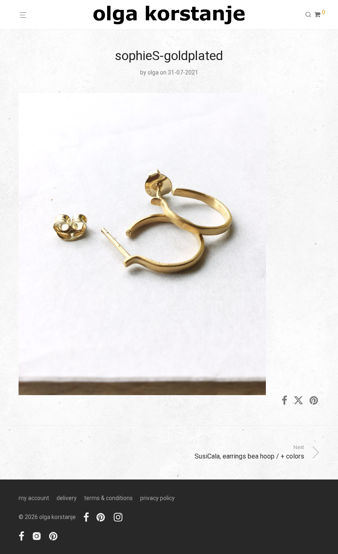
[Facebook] (86, 517)
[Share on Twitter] (298, 401)
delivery (66, 498)
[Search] (308, 15)
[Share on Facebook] (284, 401)
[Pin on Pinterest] (314, 401)
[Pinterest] (101, 517)
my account (34, 498)
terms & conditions (108, 498)
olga (153, 72)
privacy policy (157, 498)
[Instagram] (118, 517)
